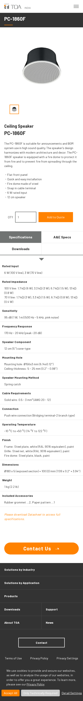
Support (52, 609)
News (49, 622)
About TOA (11, 622)
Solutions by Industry (19, 569)
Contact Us (37, 548)
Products (11, 596)
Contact (41, 642)
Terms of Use (13, 658)
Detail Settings (72, 693)
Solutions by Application (21, 583)
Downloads (12, 609)
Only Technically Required (40, 693)
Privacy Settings (67, 658)
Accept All (10, 693)
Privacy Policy (35, 684)
